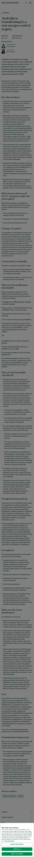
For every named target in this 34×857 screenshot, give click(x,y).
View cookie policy (9, 841)
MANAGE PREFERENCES (17, 844)
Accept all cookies (17, 854)
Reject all (17, 849)
